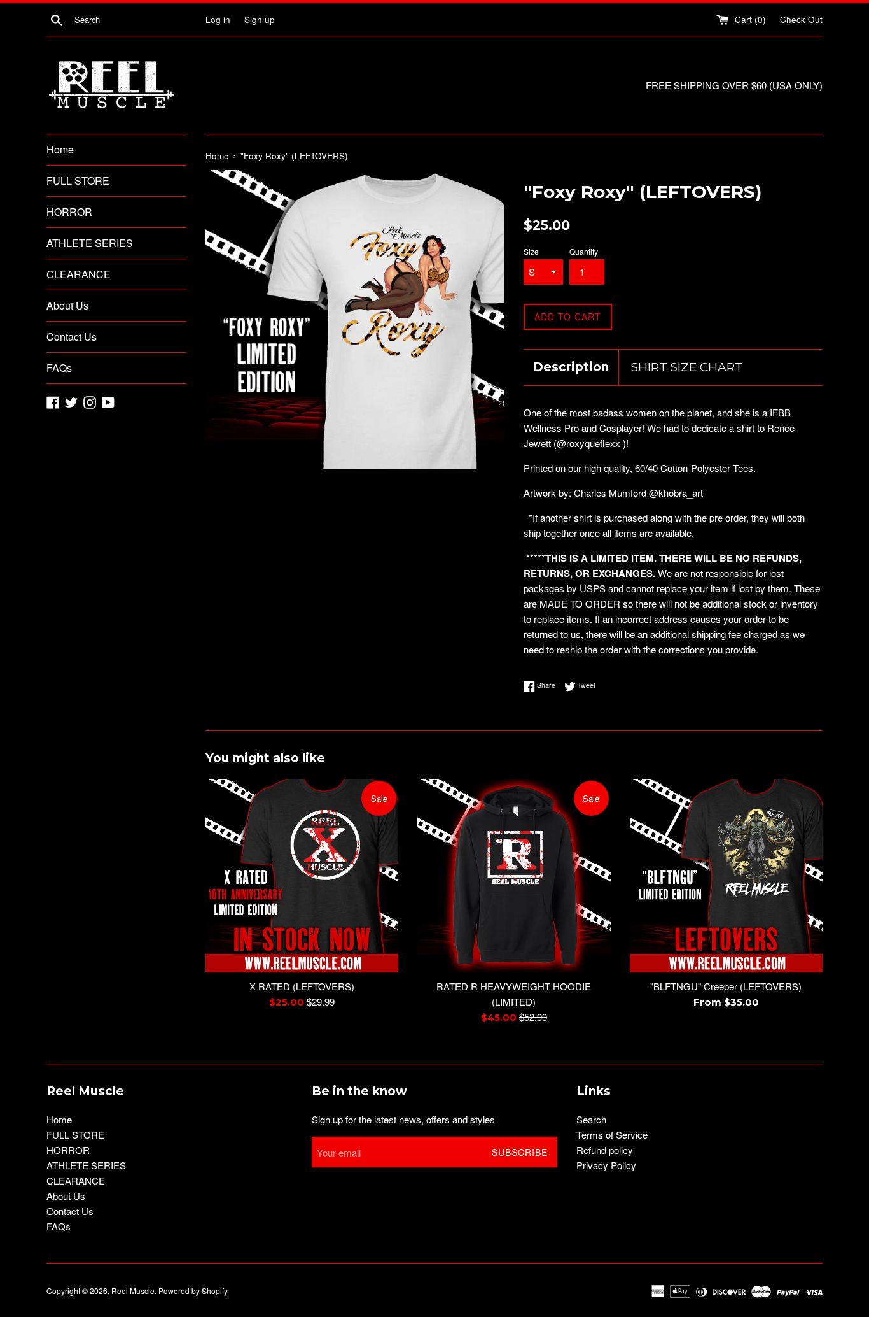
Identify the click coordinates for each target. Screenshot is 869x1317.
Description (571, 367)
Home (60, 149)
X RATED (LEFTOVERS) (301, 986)
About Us (67, 305)
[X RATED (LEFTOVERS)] (301, 875)
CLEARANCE (78, 274)
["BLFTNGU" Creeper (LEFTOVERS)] (726, 875)
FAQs (59, 367)
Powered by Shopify (193, 1290)
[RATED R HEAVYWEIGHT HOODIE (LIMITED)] (513, 875)
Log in (217, 19)
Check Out (801, 19)
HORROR (69, 211)
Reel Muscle (133, 1290)
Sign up (259, 19)
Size (531, 251)
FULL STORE (77, 180)
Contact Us (71, 336)
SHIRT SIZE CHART (687, 367)
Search (591, 1119)
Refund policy (604, 1150)
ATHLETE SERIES (89, 243)
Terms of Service (612, 1134)
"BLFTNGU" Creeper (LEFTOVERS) (726, 986)
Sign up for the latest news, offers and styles (403, 1119)
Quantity (583, 251)
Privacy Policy (606, 1165)
